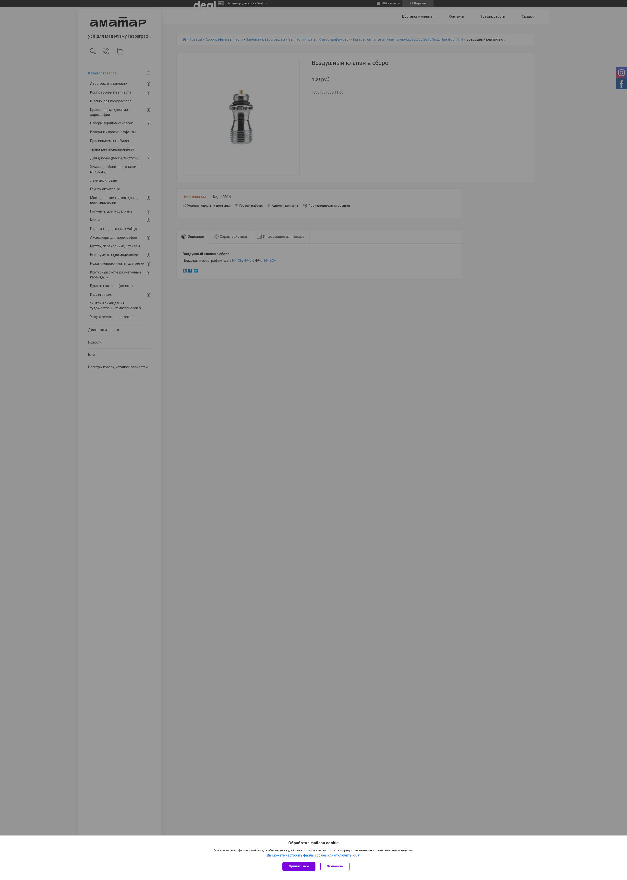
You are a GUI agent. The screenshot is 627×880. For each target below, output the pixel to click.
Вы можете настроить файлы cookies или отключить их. (312, 855)
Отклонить (335, 866)
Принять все (299, 866)
